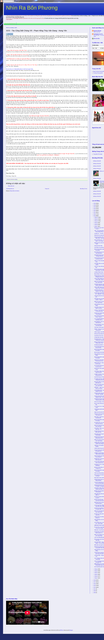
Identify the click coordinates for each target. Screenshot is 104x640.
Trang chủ (47, 188)
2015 (94, 585)
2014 (94, 587)
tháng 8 (96, 224)
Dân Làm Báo (97, 38)
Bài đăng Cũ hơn (83, 188)
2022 (94, 210)
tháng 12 (96, 217)
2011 (94, 589)
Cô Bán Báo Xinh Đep (99, 337)
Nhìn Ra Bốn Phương (32, 8)
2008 (94, 592)
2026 (94, 203)
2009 (94, 590)
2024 (94, 206)
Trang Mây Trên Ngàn (97, 154)
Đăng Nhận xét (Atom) (14, 190)
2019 (94, 215)
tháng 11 (96, 219)
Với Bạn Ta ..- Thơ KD (98, 233)
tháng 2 (96, 576)
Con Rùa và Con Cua (98, 335)
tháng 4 (96, 572)
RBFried (61, 630)
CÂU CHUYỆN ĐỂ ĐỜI (99, 537)
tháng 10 (96, 220)
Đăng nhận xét (11, 186)
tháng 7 (96, 226)
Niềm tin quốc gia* (97, 31)
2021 (94, 212)
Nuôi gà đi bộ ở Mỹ (98, 245)
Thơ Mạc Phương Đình (98, 73)
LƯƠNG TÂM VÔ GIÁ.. (99, 272)
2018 (94, 580)
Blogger (71, 630)
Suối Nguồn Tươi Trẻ (98, 34)
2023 (94, 208)
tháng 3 (96, 574)
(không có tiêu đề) (97, 161)
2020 (94, 214)
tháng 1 (96, 578)
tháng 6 (96, 569)
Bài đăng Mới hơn (10, 188)
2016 (94, 583)
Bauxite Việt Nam (97, 30)
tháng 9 (96, 222)
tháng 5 (96, 570)
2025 (94, 205)
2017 (94, 581)
